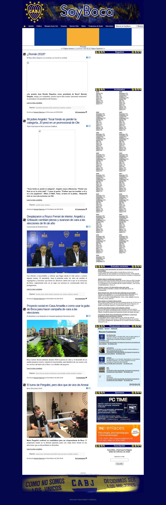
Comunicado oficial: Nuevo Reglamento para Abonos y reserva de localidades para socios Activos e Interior (117, 315)
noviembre (122, 95)
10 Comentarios (80, 298)
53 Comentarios (80, 458)
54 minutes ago (128, 380)
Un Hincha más (111, 335)
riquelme (62, 107)
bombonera (53, 373)
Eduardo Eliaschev (39, 112)
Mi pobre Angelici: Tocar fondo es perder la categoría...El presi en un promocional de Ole (53, 121)
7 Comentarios (80, 377)
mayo (97, 97)
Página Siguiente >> (98, 48)
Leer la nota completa (34, 103)
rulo (108, 367)
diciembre (122, 93)
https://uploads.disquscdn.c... (115, 350)
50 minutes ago (128, 372)
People (100, 328)
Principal (83, 47)
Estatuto (64, 26)
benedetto (39, 107)
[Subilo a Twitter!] (90, 58)
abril (97, 99)
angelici (38, 205)
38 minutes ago (120, 353)
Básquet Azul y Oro (51, 26)
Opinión (31, 26)
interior (51, 294)
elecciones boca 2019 (50, 454)
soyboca (68, 107)
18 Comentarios (80, 112)
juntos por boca (62, 454)
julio (97, 95)
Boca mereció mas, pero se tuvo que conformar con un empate (116, 292)
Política (39, 26)
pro (61, 294)
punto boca (56, 107)
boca (42, 205)
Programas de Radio (96, 26)
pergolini (69, 454)
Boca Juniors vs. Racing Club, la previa (109, 301)
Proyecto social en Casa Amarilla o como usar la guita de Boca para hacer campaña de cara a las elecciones (58, 309)
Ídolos (84, 26)
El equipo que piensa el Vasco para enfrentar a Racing (114, 307)
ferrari (46, 294)
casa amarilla (61, 373)
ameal (37, 454)
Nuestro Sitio (74, 26)
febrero (98, 102)
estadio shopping (71, 373)
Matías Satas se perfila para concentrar (109, 279)
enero (98, 103)
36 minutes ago (112, 343)
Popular (114, 328)
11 (89, 48)
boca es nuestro (44, 373)
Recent (107, 328)
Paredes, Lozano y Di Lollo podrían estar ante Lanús (113, 287)
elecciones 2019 (47, 107)
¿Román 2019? (36, 54)
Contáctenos (92, 499)
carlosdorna (110, 348)
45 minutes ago (127, 363)
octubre (121, 96)
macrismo (56, 294)
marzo (98, 100)
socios (65, 294)
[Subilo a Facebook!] (87, 58)
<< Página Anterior (67, 48)
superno (75, 294)
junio (97, 96)
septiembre (122, 97)
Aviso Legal (73, 499)
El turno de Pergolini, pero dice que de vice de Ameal (57, 384)
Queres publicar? (83, 499)
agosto (98, 93)
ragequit (109, 357)
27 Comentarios (80, 209)
